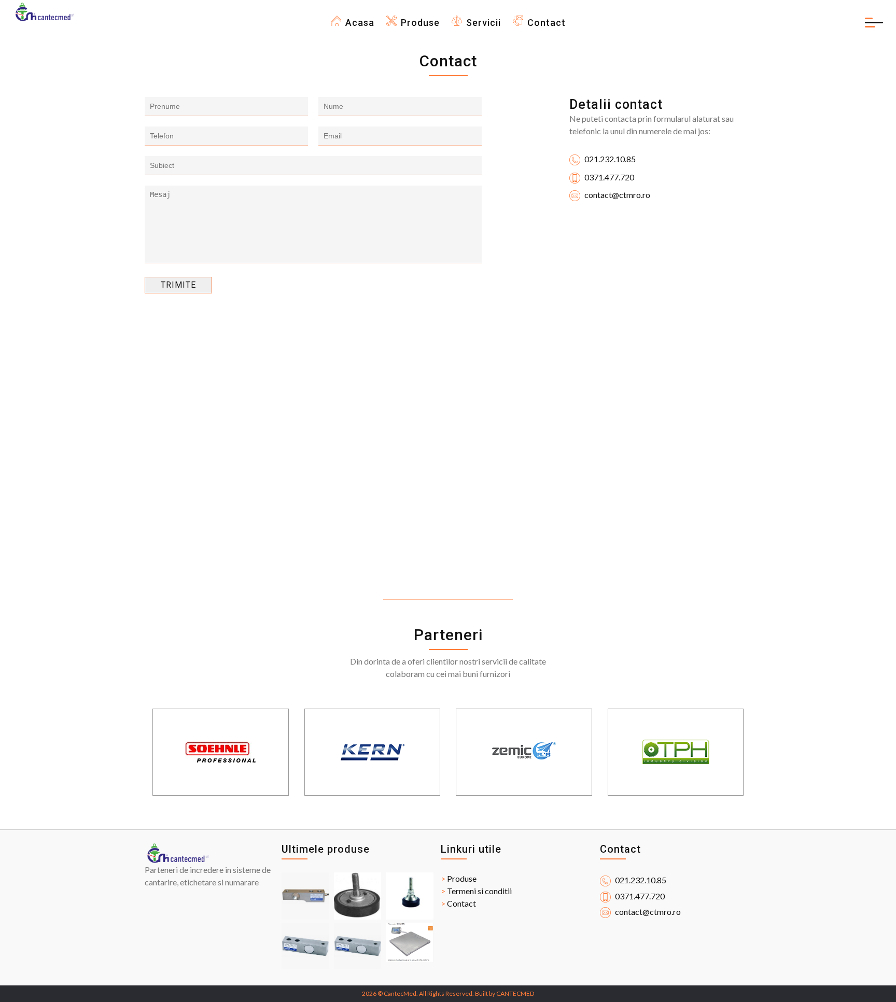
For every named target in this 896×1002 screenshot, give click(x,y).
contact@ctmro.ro (616, 195)
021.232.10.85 (609, 159)
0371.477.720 (608, 177)
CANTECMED (515, 993)
